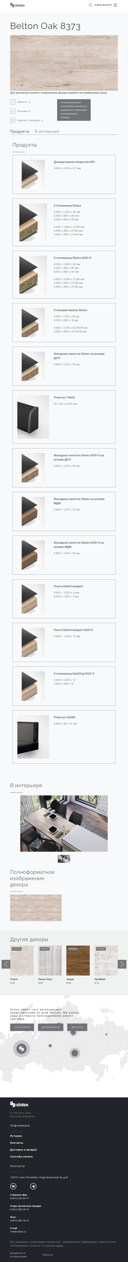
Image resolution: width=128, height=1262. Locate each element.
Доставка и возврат (23, 1149)
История (16, 1135)
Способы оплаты (21, 1156)
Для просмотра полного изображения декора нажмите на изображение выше (58, 92)
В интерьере (47, 131)
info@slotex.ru (18, 1231)
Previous (6, 964)
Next (122, 964)
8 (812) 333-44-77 (103, 5)
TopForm (47, 1254)
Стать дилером (22, 1027)
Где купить (77, 1027)
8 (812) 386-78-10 (19, 1220)
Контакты (16, 1142)
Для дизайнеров (51, 1027)
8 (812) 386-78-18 (19, 1209)
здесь (59, 1245)
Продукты (19, 131)
